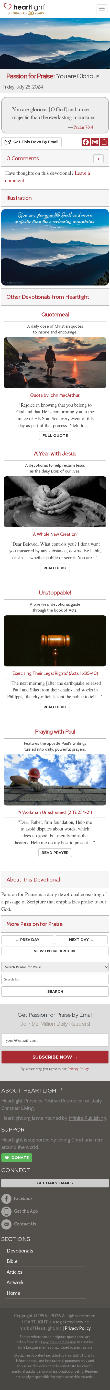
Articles (14, 1272)
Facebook (23, 1198)
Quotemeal (55, 314)
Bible (12, 1261)
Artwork (15, 1282)
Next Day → (81, 939)
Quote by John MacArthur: (55, 395)
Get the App (26, 1211)
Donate (17, 1158)
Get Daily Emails (55, 1183)
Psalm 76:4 (83, 127)
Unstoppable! (55, 592)
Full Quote (55, 435)
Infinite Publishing (87, 1118)
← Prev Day (27, 939)
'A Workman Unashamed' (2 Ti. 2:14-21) (55, 812)
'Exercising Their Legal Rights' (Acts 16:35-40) (55, 673)
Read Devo (55, 568)
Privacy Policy (78, 1068)
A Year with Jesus (55, 453)
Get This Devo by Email (35, 141)
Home (13, 1293)
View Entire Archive (55, 951)
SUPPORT (14, 1129)
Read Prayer (55, 852)
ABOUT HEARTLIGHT (31, 1090)
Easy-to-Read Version (58, 1342)
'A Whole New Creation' (55, 534)
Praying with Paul (55, 731)
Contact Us (25, 1223)
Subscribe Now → (55, 1057)
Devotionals (20, 1251)
